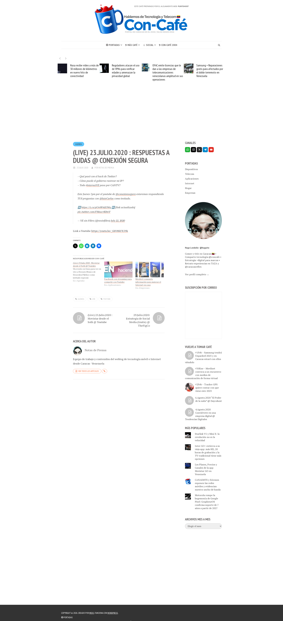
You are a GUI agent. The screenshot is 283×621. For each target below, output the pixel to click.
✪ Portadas (113, 45)
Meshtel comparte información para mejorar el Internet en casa (148, 282)
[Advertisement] (141, 116)
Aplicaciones (192, 178)
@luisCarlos (106, 198)
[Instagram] (193, 149)
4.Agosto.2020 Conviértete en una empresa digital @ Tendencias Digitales (200, 414)
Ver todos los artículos (88, 371)
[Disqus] (118, 422)
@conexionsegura (126, 194)
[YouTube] (211, 149)
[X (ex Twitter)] (199, 149)
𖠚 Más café (131, 45)
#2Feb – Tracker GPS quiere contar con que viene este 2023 (207, 388)
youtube (106, 299)
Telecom (189, 174)
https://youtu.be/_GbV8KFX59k (109, 231)
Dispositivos (191, 169)
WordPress (112, 612)
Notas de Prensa (106, 167)
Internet (189, 183)
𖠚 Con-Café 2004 (168, 45)
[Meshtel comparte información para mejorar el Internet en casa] (149, 270)
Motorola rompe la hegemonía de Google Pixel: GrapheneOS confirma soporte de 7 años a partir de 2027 (207, 502)
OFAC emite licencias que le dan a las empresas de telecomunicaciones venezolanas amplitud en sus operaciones (167, 72)
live (93, 299)
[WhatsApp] (187, 149)
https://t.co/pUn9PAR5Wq (96, 207)
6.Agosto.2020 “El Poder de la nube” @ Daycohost (208, 399)
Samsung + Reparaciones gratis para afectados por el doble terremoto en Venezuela (209, 71)
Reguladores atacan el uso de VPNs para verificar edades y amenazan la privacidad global (125, 71)
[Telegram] (205, 149)
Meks (91, 612)
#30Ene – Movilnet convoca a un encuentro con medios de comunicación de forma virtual (203, 373)
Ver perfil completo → (197, 274)
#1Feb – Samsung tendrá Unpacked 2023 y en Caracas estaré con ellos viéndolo (203, 357)
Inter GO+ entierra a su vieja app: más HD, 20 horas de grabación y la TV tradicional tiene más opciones (208, 452)
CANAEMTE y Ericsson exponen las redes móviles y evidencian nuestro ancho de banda (208, 484)
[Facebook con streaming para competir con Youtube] (118, 270)
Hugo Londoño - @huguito (197, 247)
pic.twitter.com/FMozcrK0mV (94, 211)
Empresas (190, 192)
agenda (81, 299)
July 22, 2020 (118, 220)
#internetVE (92, 185)
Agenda (78, 144)
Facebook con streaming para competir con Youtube (118, 280)
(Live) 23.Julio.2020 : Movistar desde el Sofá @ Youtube (100, 318)
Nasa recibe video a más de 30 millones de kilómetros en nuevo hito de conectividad (84, 71)
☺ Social (148, 45)
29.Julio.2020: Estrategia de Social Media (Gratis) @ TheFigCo (138, 320)
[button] (65, 58)
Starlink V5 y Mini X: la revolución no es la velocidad (207, 437)
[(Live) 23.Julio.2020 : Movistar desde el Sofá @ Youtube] (88, 272)
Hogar (188, 188)
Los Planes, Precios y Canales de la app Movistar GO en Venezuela (206, 469)
